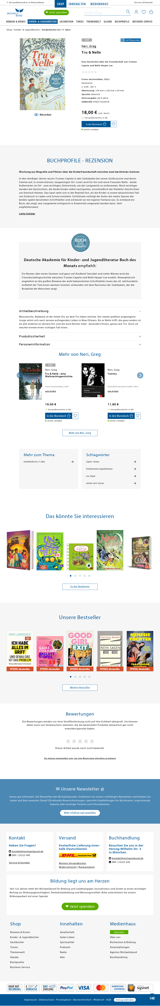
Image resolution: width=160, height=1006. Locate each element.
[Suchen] (128, 12)
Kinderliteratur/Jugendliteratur (99, 469)
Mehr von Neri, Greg (80, 433)
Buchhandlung (119, 957)
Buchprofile (122, 21)
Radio (63, 952)
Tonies (80, 21)
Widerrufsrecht (68, 867)
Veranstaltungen (120, 947)
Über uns (115, 937)
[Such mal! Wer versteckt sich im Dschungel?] (80, 548)
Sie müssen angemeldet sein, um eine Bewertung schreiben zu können (80, 758)
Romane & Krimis (15, 21)
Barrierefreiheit (82, 999)
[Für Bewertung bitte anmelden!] (89, 72)
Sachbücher (66, 21)
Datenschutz (46, 999)
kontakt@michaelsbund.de (27, 851)
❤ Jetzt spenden (56, 12)
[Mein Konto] (136, 12)
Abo (62, 957)
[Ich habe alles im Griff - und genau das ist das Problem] (20, 649)
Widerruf (99, 999)
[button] (70, 576)
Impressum (30, 999)
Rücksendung (87, 867)
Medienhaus (99, 4)
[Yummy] (93, 380)
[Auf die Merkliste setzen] (113, 124)
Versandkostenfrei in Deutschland (26, 2)
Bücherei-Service (142, 21)
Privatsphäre (63, 999)
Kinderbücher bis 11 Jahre (34, 461)
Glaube (108, 21)
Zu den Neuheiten (80, 586)
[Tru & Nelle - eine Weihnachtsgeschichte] (30, 381)
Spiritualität (67, 942)
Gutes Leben (67, 937)
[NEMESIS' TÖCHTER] (140, 649)
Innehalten (77, 4)
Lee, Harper (90, 476)
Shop (60, 4)
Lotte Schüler (27, 213)
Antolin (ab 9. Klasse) (95, 483)
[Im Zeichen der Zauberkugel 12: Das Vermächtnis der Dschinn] (20, 548)
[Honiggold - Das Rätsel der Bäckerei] (140, 548)
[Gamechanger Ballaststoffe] (50, 649)
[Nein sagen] (110, 649)
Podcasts (65, 947)
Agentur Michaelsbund (123, 952)
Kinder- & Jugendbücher (43, 21)
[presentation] (20, 375)
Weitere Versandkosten (72, 863)
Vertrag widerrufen (125, 999)
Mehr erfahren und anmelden (80, 813)
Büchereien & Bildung (123, 942)
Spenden (119, 932)
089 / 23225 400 (21, 855)
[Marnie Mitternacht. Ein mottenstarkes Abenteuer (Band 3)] (110, 548)
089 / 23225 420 (121, 862)
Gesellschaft (67, 932)
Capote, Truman (92, 461)
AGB (108, 999)
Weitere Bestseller (80, 687)
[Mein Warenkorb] (151, 12)
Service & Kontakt (143, 2)
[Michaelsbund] (15, 13)
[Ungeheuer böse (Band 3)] (50, 548)
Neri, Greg (89, 46)
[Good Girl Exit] (80, 649)
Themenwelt (93, 21)
